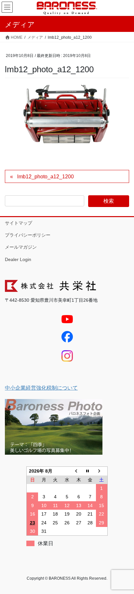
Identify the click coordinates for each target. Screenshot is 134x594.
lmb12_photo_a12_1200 (45, 176)
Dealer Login (18, 259)
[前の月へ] (79, 471)
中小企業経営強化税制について (41, 388)
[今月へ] (90, 471)
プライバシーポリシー (27, 235)
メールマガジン (21, 247)
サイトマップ (18, 223)
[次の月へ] (102, 471)
